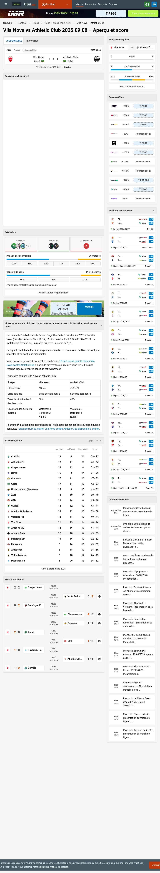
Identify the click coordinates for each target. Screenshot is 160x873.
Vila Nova (38, 57)
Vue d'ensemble (14, 41)
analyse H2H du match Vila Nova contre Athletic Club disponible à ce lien (59, 428)
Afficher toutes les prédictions (53, 292)
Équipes (113, 4)
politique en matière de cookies (53, 867)
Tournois (102, 4)
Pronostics (90, 4)
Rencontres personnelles (132, 86)
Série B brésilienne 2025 (53, 568)
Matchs (79, 4)
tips (29, 4)
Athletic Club (70, 57)
